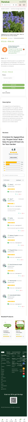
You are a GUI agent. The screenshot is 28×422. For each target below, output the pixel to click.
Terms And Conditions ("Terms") (22, 359)
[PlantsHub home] (7, 1)
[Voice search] (13, 5)
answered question (19, 38)
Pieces (4, 75)
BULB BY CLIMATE (5, 9)
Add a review (13, 157)
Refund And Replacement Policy (15, 370)
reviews (10, 38)
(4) (23, 336)
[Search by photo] (16, 5)
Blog (25, 361)
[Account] (11, 420)
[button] (7, 325)
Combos (8, 365)
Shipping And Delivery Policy (15, 365)
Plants (7, 356)
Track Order (14, 359)
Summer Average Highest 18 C (18, 9)
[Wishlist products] (24, 4)
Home (18, 356)
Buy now (13, 87)
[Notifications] (20, 4)
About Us (19, 358)
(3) (10, 336)
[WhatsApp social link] (7, 58)
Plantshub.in (8, 407)
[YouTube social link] (24, 374)
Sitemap (19, 361)
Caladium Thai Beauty (6, 331)
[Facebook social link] (5, 58)
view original (17, 191)
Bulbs (13, 356)
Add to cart (13, 85)
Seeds (8, 358)
